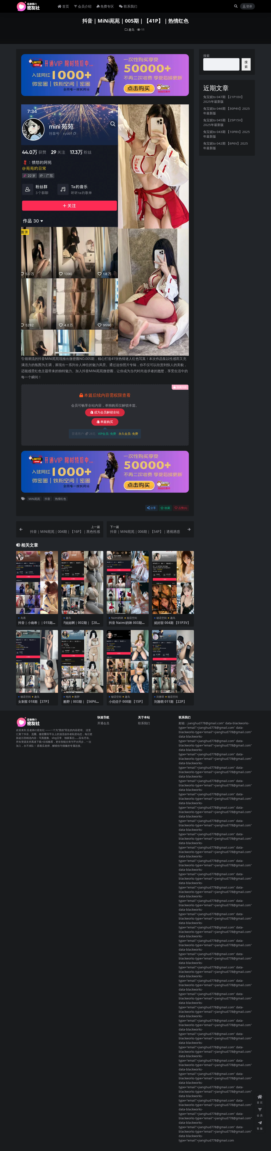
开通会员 (103, 723)
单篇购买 (106, 422)
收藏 (167, 508)
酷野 (77, 697)
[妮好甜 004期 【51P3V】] (173, 582)
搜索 (206, 55)
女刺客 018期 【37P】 (34, 701)
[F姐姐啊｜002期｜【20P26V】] (82, 582)
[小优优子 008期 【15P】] (128, 661)
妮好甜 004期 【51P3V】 (172, 623)
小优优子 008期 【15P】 (126, 701)
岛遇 (23, 618)
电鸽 (68, 697)
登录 (249, 6)
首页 (65, 6)
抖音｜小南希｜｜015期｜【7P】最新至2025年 (37, 625)
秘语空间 (132, 618)
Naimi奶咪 (117, 618)
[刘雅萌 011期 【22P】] (173, 661)
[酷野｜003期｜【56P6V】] (82, 661)
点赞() (182, 508)
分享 (153, 508)
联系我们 (130, 6)
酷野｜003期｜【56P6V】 (80, 703)
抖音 (47, 499)
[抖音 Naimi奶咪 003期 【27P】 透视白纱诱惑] (128, 582)
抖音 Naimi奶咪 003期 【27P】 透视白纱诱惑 (125, 625)
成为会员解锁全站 (106, 412)
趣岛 (131, 29)
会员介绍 (84, 6)
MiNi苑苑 (34, 499)
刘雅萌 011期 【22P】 (170, 701)
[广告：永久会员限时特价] (105, 76)
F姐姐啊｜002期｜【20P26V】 (82, 625)
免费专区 (107, 6)
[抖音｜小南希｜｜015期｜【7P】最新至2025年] (37, 582)
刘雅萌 (160, 697)
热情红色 (60, 499)
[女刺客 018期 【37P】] (37, 661)
